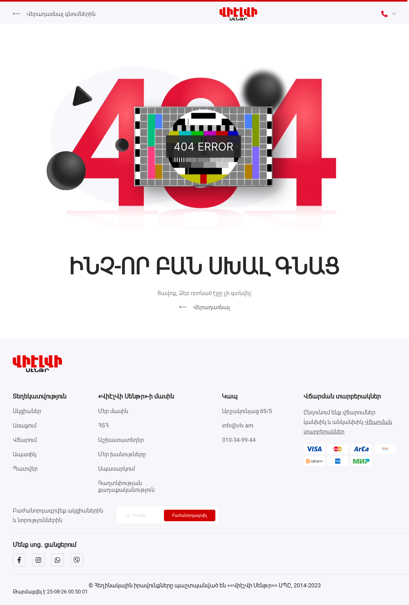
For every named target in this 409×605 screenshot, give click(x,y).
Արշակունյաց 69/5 (247, 411)
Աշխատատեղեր (121, 439)
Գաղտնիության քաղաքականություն (126, 486)
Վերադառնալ (211, 307)
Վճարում (25, 439)
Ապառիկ (24, 454)
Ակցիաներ (27, 411)
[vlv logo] (204, 364)
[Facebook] (19, 560)
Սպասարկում (116, 468)
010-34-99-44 (239, 439)
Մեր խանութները (122, 454)
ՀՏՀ (103, 425)
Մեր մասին (113, 411)
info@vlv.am (237, 425)
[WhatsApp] (57, 560)
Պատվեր (25, 468)
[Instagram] (38, 560)
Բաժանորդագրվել (189, 515)
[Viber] (76, 560)
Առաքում (24, 425)
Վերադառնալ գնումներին (61, 14)
